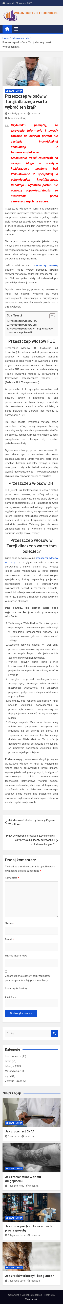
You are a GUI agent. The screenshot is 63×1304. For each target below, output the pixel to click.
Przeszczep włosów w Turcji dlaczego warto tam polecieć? (31, 330)
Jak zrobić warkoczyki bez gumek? (29, 1276)
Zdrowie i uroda (14, 91)
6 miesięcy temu (17, 113)
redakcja (35, 113)
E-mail (9, 939)
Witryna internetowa (16, 955)
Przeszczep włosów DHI (23, 324)
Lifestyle (9, 1066)
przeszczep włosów (45, 265)
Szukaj (54, 1033)
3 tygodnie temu (17, 1280)
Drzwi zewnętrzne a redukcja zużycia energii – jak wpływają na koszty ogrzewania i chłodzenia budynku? (30, 840)
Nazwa (9, 923)
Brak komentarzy (17, 118)
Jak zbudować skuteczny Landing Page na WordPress (31, 822)
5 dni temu (13, 1136)
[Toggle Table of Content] (50, 316)
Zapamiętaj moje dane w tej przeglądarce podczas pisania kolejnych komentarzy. (28, 978)
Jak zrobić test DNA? (19, 1131)
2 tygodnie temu (17, 1235)
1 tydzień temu (16, 1185)
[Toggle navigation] (16, 29)
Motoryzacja (12, 1071)
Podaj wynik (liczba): (16, 988)
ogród (8, 1076)
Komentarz (12, 877)
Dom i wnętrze (13, 1056)
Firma (8, 1061)
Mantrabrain (31, 1299)
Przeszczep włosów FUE (23, 321)
